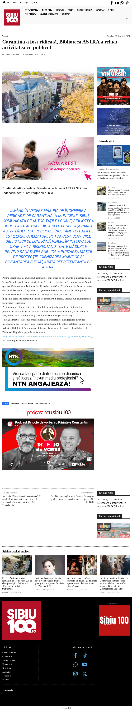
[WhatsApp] (69, 59)
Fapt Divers (112, 202)
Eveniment (101, 169)
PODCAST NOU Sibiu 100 (48, 412)
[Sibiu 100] (12, 17)
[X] (54, 59)
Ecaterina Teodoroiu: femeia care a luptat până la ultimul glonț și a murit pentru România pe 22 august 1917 (49, 582)
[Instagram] (75, 674)
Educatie (111, 187)
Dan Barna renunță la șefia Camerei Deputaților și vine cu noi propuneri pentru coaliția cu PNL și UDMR (72, 499)
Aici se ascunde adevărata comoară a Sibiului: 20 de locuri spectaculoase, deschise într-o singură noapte (82, 582)
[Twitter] (84, 674)
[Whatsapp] (122, 3)
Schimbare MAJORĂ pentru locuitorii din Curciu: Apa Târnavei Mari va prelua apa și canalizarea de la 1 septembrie (118, 210)
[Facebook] (111, 3)
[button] (127, 19)
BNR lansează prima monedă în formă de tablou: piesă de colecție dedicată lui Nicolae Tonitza (112, 175)
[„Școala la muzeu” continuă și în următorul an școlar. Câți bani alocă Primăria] (101, 190)
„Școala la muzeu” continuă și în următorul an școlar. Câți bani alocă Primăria (118, 192)
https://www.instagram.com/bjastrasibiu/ (71, 336)
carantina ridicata (43, 403)
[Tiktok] (127, 3)
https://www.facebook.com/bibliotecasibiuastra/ (26, 336)
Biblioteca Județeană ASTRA (22, 403)
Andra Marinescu (12, 55)
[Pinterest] (62, 59)
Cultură (5, 36)
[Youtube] (116, 3)
